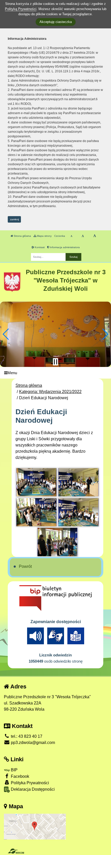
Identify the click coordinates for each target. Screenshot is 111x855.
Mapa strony (44, 235)
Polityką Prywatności (20, 9)
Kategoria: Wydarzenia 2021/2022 (50, 391)
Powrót (25, 566)
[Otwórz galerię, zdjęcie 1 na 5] (36, 482)
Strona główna (22, 235)
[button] (6, 334)
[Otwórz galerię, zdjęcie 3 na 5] (36, 512)
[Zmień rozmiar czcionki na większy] (83, 236)
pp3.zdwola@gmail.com (32, 742)
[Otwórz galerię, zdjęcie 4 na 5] (78, 512)
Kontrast (39, 247)
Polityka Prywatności (29, 783)
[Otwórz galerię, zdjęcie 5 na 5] (57, 542)
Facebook (19, 776)
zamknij (14, 219)
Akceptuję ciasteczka (55, 22)
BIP (14, 770)
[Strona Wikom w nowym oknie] (16, 851)
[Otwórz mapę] (35, 826)
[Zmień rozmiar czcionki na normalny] (71, 236)
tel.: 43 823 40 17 (26, 736)
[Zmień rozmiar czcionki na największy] (95, 236)
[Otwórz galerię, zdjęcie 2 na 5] (78, 482)
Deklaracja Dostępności (32, 789)
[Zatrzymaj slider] (55, 361)
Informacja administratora (64, 247)
